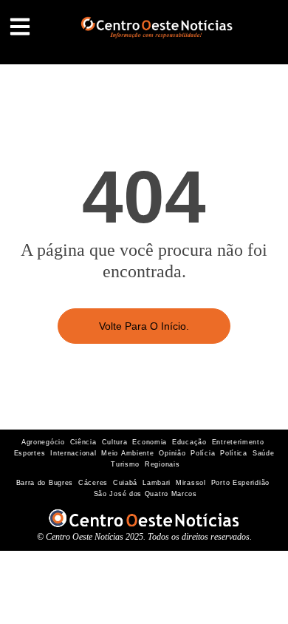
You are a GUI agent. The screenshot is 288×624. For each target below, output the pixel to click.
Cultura (115, 442)
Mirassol (191, 482)
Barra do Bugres (45, 482)
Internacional (73, 453)
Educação (189, 442)
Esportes (30, 453)
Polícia (203, 453)
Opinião (172, 453)
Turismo (125, 464)
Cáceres (93, 482)
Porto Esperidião (240, 482)
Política (233, 453)
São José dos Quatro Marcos (145, 494)
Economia (149, 442)
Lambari (157, 482)
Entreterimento (238, 442)
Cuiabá (125, 482)
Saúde (264, 453)
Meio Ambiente (127, 453)
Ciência (83, 442)
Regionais (162, 464)
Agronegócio (43, 442)
